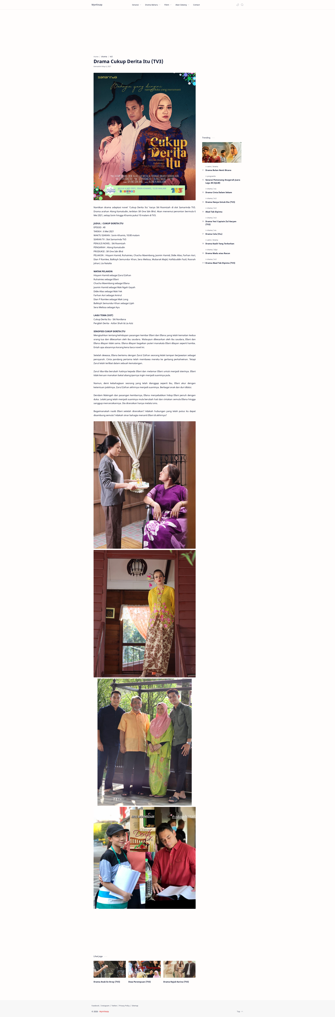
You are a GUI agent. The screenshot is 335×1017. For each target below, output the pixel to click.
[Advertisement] (167, 31)
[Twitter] (114, 1005)
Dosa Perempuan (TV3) (139, 981)
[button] (238, 5)
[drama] (215, 166)
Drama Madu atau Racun (217, 253)
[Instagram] (105, 1005)
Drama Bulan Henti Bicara (218, 170)
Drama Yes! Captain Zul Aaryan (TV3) (220, 223)
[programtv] (211, 176)
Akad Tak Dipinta (213, 211)
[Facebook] (95, 1005)
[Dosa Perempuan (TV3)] (144, 969)
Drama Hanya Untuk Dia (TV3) (220, 202)
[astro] (210, 166)
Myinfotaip (97, 4)
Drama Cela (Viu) (213, 234)
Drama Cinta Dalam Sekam (218, 192)
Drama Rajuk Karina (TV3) (176, 981)
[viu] (215, 189)
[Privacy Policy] (124, 1005)
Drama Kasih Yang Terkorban (219, 243)
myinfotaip (126, 1011)
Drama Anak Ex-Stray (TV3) (107, 981)
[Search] (242, 5)
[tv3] (215, 198)
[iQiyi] (215, 249)
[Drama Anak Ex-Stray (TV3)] (110, 969)
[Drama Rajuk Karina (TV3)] (179, 969)
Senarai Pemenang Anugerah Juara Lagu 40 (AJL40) (222, 181)
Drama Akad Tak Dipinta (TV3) (220, 263)
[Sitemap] (135, 1005)
